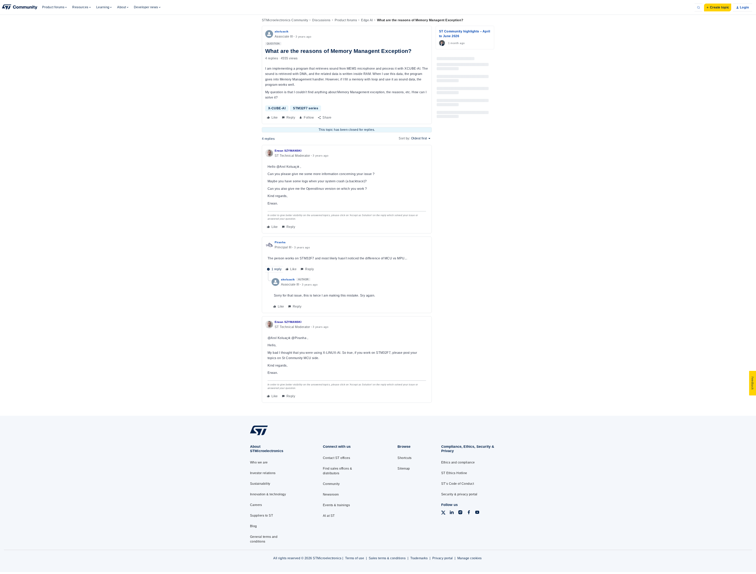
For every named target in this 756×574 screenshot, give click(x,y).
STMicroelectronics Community (285, 20)
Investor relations (263, 473)
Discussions (321, 20)
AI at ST (329, 515)
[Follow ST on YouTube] (477, 513)
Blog (253, 526)
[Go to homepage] (279, 435)
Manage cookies (469, 558)
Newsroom (331, 494)
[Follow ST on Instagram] (460, 513)
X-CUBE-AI (276, 108)
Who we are (259, 462)
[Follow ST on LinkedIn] (451, 513)
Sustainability (260, 483)
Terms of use (354, 558)
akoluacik (282, 31)
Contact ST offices (336, 458)
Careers (256, 505)
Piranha (280, 242)
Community (331, 484)
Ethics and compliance (458, 462)
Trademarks (419, 558)
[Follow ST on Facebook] (468, 513)
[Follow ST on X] (443, 513)
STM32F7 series (305, 108)
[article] (346, 189)
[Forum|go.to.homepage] (19, 7)
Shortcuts (404, 458)
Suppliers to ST (261, 515)
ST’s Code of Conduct (457, 483)
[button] (717, 7)
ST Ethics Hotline (454, 473)
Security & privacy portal (459, 494)
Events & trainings (336, 505)
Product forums (346, 20)
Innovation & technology (268, 494)
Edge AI (367, 20)
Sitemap (403, 468)
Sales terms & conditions (387, 558)
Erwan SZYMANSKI (288, 150)
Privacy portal (442, 558)
